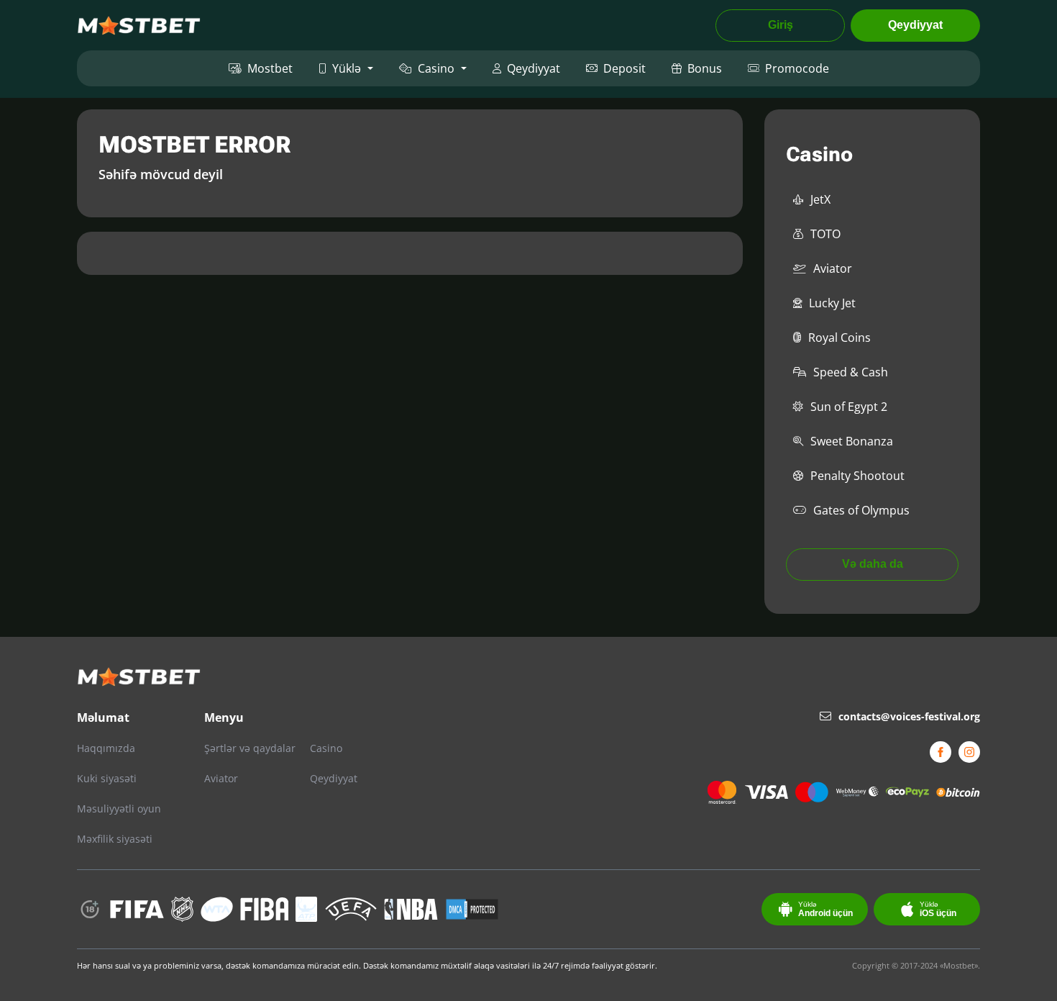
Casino (436, 68)
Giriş (780, 25)
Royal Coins (839, 337)
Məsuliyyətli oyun (119, 808)
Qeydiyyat (915, 25)
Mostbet (270, 68)
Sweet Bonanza (851, 441)
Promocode (797, 68)
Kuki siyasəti (107, 778)
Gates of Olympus (861, 510)
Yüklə (346, 68)
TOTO (825, 234)
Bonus (704, 68)
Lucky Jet (832, 303)
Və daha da (872, 564)
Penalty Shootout (857, 476)
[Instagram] (969, 752)
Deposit (624, 68)
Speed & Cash (850, 372)
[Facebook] (940, 752)
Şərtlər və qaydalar (250, 748)
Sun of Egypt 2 (848, 407)
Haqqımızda (106, 748)
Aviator (832, 268)
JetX (820, 199)
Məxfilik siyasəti (114, 839)
